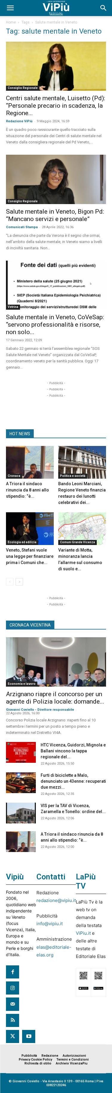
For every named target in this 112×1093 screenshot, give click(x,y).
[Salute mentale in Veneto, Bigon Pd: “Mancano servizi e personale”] (56, 179)
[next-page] (19, 581)
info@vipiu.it (49, 923)
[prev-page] (9, 581)
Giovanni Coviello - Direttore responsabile (40, 710)
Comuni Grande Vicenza (77, 542)
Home (11, 22)
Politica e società (72, 475)
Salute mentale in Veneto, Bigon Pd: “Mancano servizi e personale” (55, 215)
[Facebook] (12, 971)
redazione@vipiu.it (56, 900)
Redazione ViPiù (19, 121)
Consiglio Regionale (23, 88)
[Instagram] (12, 988)
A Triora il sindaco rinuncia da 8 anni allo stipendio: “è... (27, 490)
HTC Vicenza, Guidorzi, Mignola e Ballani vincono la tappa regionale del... (73, 751)
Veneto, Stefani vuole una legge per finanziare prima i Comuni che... (29, 556)
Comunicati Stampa (22, 227)
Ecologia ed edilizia (22, 542)
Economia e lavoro (22, 683)
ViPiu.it (83, 933)
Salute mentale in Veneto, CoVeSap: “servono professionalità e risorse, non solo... (55, 325)
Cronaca (14, 475)
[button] (10, 8)
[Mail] (12, 1004)
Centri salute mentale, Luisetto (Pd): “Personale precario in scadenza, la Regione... (55, 106)
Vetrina (13, 307)
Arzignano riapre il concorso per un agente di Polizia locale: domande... (55, 697)
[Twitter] (12, 1036)
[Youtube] (28, 1036)
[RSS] (12, 1020)
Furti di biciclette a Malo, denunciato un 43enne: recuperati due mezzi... (73, 781)
